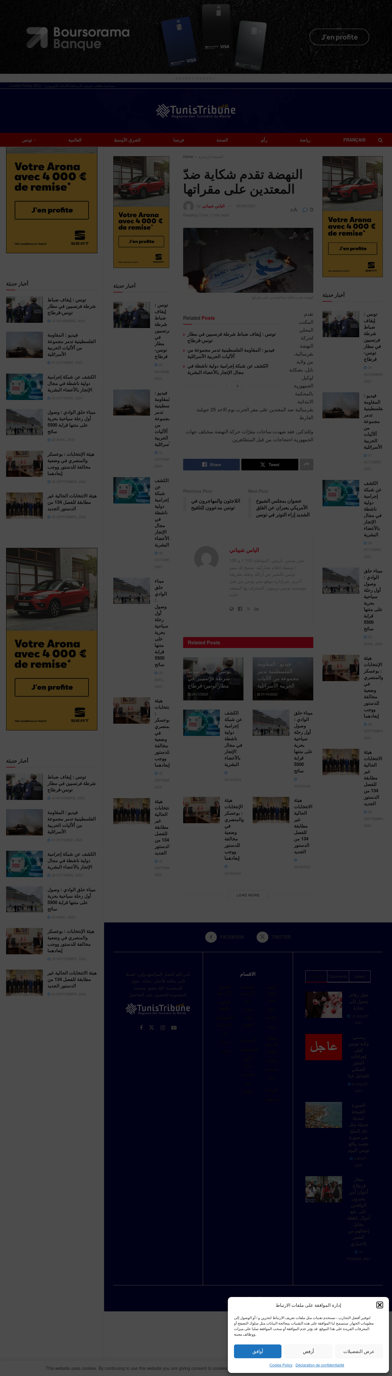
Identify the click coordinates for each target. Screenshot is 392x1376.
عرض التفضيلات (359, 1351)
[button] (380, 1305)
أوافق (257, 1351)
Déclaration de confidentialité (320, 1364)
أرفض (308, 1351)
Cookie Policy (281, 1364)
